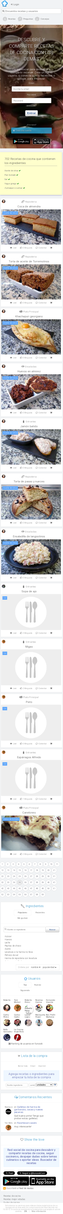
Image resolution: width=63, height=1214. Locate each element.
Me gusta (27, 248)
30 (48, 876)
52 (2, 895)
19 (43, 870)
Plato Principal (31, 311)
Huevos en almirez (29, 371)
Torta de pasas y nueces (29, 481)
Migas (29, 646)
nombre (34, 967)
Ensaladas (30, 366)
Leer (15, 248)
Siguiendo (25, 990)
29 (43, 876)
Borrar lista (23, 1066)
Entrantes (30, 421)
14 (14, 870)
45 (20, 888)
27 (31, 876)
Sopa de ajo (29, 591)
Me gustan (23, 918)
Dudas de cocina (12, 1202)
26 (25, 876)
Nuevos (37, 985)
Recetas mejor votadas (14, 1199)
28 (37, 876)
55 (20, 895)
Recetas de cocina (5, 4)
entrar (31, 113)
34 (14, 882)
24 (14, 876)
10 (51, 864)
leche (7, 942)
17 (31, 870)
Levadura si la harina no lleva (19, 952)
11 (57, 864)
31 (54, 876)
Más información (39, 1211)
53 (8, 895)
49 (43, 888)
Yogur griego (11, 184)
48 (37, 888)
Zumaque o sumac (14, 188)
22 (2, 876)
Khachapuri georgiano (29, 316)
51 (54, 888)
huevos (8, 939)
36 (25, 882)
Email (32, 1066)
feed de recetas (26, 1188)
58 (37, 895)
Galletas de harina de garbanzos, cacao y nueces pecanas (28, 1109)
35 (20, 882)
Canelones (29, 812)
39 (43, 882)
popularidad (48, 967)
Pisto (29, 702)
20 (48, 870)
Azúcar (8, 936)
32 (2, 882)
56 (25, 895)
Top (25, 985)
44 (14, 888)
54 (14, 895)
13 (8, 870)
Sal (6, 179)
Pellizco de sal (11, 955)
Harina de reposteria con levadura (21, 958)
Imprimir (42, 1066)
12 (2, 870)
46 (25, 888)
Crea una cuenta (23, 130)
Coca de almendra (29, 206)
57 (31, 895)
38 (37, 882)
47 (31, 888)
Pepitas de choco (13, 946)
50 (48, 888)
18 (37, 870)
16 (25, 870)
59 (43, 895)
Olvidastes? (31, 106)
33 (8, 882)
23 (8, 876)
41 (54, 882)
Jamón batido (29, 426)
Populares (22, 912)
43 (8, 888)
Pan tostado (10, 175)
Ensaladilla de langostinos (29, 536)
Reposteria (31, 201)
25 (20, 876)
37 (31, 882)
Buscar (52, 930)
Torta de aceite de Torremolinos (29, 261)
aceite (7, 949)
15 (20, 870)
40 (48, 882)
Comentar (43, 248)
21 (54, 870)
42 (2, 888)
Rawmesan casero (27, 1123)
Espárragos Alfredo (29, 757)
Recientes (40, 912)
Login (16, 4)
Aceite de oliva (12, 171)
